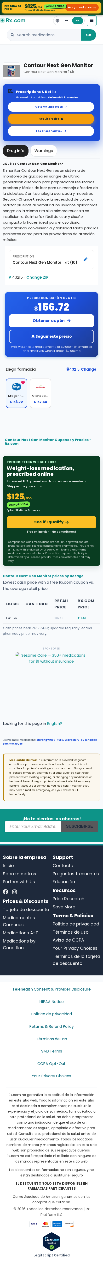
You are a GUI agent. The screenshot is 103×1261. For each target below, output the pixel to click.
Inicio (8, 866)
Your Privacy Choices (75, 948)
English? (54, 723)
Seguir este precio (53, 336)
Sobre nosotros (19, 874)
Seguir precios (49, 119)
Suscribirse (79, 826)
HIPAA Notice (51, 1001)
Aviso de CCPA (68, 940)
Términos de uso (71, 932)
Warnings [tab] (43, 150)
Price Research (68, 899)
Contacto (63, 866)
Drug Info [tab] (15, 150)
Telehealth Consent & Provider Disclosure (51, 989)
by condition (89, 740)
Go (88, 34)
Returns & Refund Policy (51, 1026)
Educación (64, 882)
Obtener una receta (49, 107)
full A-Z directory (68, 740)
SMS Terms (51, 1051)
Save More (64, 907)
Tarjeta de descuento (26, 909)
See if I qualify (48, 522)
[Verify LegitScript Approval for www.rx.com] (51, 1241)
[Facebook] (5, 892)
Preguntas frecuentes (76, 874)
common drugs (13, 744)
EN (66, 20)
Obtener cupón (49, 321)
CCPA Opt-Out (51, 1063)
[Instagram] (14, 892)
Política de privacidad (76, 924)
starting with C (45, 740)
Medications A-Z (20, 933)
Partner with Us (19, 882)
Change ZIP (37, 277)
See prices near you (49, 131)
